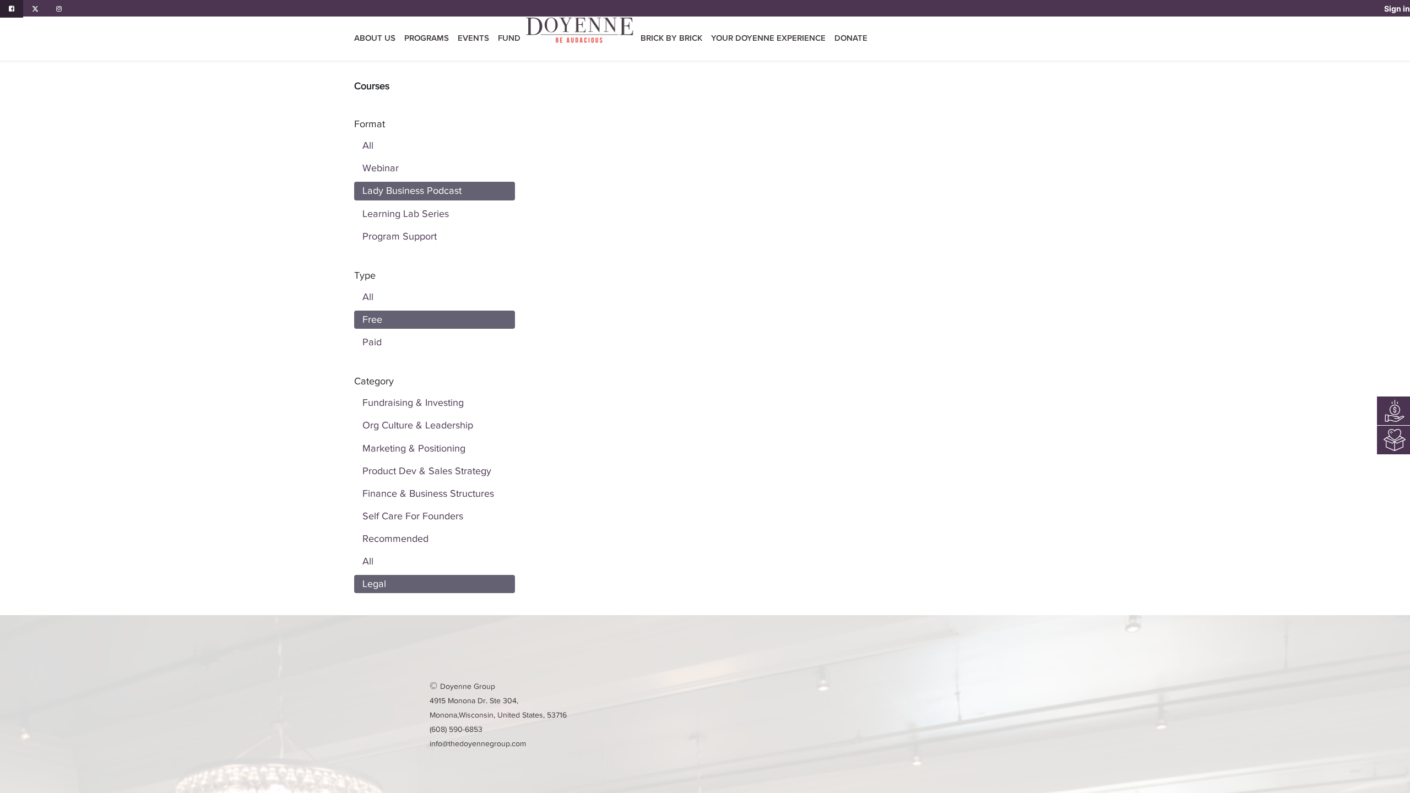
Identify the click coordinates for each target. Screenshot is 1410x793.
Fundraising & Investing (413, 402)
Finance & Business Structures (428, 493)
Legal (374, 583)
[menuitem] (509, 39)
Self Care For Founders (412, 516)
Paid (372, 341)
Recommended (395, 538)
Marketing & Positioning (413, 448)
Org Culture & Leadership (417, 425)
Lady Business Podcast (412, 190)
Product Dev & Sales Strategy (426, 470)
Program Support (399, 236)
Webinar (380, 167)
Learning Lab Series (405, 213)
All (367, 145)
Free (372, 319)
